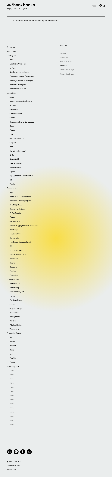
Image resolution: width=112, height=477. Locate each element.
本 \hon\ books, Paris (14, 462)
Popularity (64, 57)
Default (63, 53)
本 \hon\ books (21, 4)
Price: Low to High (67, 69)
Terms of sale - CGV (13, 466)
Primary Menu (94, 6)
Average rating (66, 61)
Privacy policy (11, 469)
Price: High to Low (67, 74)
